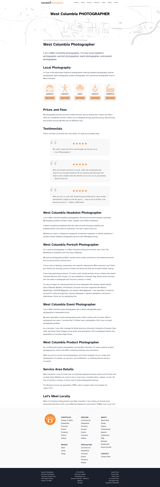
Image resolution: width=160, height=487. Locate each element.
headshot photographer (70, 217)
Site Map (80, 483)
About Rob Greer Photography (52, 40)
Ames (63, 451)
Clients (103, 426)
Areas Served (106, 447)
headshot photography (98, 72)
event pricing (110, 117)
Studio (103, 423)
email (78, 474)
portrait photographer (68, 56)
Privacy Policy (115, 474)
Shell (63, 448)
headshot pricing (84, 117)
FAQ (102, 438)
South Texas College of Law (61, 331)
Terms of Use (115, 476)
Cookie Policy (115, 472)
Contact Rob (105, 456)
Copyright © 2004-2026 (112, 483)
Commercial (85, 420)
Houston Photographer (47, 472)
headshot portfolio (53, 221)
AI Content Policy (114, 478)
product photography (77, 75)
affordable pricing (91, 236)
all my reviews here (91, 133)
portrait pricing (98, 117)
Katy (71, 252)
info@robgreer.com (80, 476)
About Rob (105, 420)
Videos (63, 438)
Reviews (104, 441)
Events (63, 429)
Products (64, 432)
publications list (70, 296)
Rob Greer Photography (47, 474)
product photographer (65, 347)
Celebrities (105, 435)
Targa (63, 454)
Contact (116, 2)
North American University (84, 328)
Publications (105, 429)
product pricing (52, 120)
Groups (84, 429)
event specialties (52, 317)
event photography (61, 75)
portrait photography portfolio (57, 257)
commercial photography (98, 75)
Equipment (105, 444)
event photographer (89, 56)
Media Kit (80, 480)
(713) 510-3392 (80, 472)
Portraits (64, 426)
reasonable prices (62, 312)
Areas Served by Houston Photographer (67, 40)
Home (44, 40)
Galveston (58, 252)
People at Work (67, 420)
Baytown (79, 252)
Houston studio (96, 374)
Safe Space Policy (114, 480)
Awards (103, 432)
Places (63, 435)
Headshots (65, 423)
